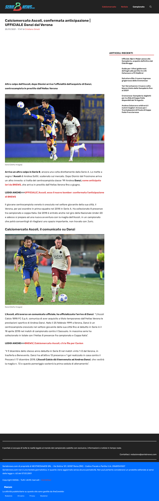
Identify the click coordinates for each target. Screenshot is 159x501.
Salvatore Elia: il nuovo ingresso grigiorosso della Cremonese (136, 79)
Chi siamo (21, 496)
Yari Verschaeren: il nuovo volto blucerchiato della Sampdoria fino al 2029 (137, 88)
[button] (150, 7)
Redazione (8, 496)
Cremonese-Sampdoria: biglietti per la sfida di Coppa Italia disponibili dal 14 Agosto (136, 98)
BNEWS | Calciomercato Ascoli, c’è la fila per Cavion (54, 343)
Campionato (139, 7)
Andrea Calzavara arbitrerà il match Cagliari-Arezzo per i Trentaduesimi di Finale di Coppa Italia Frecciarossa (136, 108)
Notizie (124, 7)
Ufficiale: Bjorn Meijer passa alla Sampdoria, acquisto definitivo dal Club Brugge (137, 61)
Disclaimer (44, 496)
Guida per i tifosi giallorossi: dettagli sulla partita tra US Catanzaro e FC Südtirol (134, 70)
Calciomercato (109, 7)
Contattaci (46, 480)
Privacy (32, 496)
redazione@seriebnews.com (144, 454)
